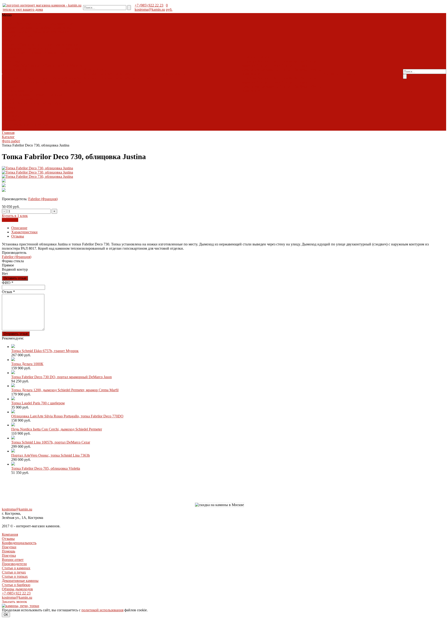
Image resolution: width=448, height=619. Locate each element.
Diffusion (22, 44)
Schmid (76, 49)
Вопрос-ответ (268, 61)
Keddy (7, 82)
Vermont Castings (68, 82)
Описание (19, 228)
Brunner (8, 44)
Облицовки (22, 23)
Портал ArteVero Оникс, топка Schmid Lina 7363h (50, 455)
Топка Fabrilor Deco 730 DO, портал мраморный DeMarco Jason (61, 377)
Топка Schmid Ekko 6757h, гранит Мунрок (45, 351)
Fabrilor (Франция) (43, 199)
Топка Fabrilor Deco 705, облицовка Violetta (45, 468)
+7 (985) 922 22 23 (149, 5)
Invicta (59, 44)
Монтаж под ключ (98, 74)
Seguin (7, 53)
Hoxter (48, 44)
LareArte (62, 65)
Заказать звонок (14, 602)
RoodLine (62, 49)
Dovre (16, 78)
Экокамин (10, 57)
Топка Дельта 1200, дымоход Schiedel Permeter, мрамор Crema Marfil (65, 390)
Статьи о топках (295, 65)
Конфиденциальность (19, 543)
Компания (10, 534)
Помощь (8, 551)
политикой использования (102, 610)
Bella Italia (19, 65)
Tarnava (36, 53)
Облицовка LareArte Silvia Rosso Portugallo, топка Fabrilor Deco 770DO (67, 416)
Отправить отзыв (16, 334)
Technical (49, 53)
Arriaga (8, 95)
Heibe (6, 128)
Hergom (43, 78)
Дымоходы (62, 28)
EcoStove (29, 78)
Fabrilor (36, 44)
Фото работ (26, 36)
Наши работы (124, 74)
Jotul (64, 78)
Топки (7, 23)
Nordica (19, 82)
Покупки (9, 547)
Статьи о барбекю (294, 70)
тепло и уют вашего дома (23, 9)
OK (6, 614)
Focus (6, 103)
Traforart (46, 103)
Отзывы (17, 236)
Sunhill (21, 70)
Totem (62, 53)
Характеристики (24, 232)
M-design (9, 49)
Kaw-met (72, 44)
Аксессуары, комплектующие (45, 32)
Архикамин (23, 95)
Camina (34, 65)
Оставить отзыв (15, 278)
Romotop (47, 49)
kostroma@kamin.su (150, 9)
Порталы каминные (58, 23)
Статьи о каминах (16, 568)
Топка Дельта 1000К (27, 364)
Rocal (35, 103)
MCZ (21, 49)
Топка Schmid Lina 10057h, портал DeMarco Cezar (50, 442)
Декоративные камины (260, 70)
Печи (37, 23)
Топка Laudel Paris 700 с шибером (38, 403)
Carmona (56, 95)
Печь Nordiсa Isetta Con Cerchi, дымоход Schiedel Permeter (56, 429)
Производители (292, 61)
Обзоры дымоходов (17, 589)
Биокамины (11, 32)
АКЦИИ (9, 36)
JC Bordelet (21, 103)
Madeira (76, 65)
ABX (6, 65)
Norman (8, 112)
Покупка (249, 61)
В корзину (10, 220)
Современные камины (20, 28)
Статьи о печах (269, 65)
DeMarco (41, 95)
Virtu (57, 103)
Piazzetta (32, 49)
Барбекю (46, 28)
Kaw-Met (76, 78)
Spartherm (21, 53)
